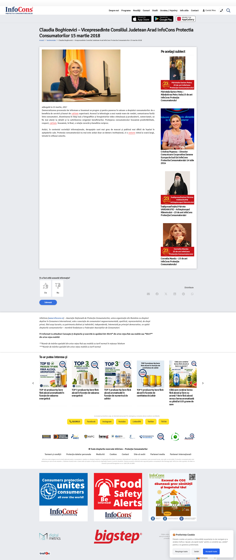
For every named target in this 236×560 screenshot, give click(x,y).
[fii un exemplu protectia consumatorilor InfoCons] (172, 497)
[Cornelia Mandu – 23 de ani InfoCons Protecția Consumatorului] (177, 240)
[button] (228, 10)
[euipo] (103, 437)
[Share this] (157, 294)
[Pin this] (183, 294)
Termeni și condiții (53, 454)
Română (203, 558)
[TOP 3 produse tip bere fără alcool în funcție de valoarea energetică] (60, 374)
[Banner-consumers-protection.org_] (63, 497)
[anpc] (89, 437)
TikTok (164, 421)
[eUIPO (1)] (147, 437)
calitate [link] (75, 113)
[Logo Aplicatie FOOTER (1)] (161, 437)
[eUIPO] (118, 437)
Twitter (151, 421)
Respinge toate (181, 551)
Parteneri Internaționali (180, 454)
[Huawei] (185, 19)
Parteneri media (157, 454)
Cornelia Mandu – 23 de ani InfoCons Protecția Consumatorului (174, 261)
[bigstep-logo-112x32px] (118, 537)
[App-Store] (141, 19)
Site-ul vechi (139, 454)
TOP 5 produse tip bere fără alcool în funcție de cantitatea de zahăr (124, 392)
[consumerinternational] (61, 437)
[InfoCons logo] (19, 10)
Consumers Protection (85, 416)
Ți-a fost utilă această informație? (54, 278)
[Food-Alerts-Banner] (118, 497)
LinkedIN (137, 421)
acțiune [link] (131, 132)
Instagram (106, 421)
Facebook (91, 421)
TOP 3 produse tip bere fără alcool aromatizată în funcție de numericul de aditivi (92, 394)
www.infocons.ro (55, 318)
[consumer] (46, 437)
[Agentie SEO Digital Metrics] (63, 536)
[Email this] (148, 294)
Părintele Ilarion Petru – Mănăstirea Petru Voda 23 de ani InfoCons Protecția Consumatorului (176, 96)
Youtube (122, 421)
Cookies (113, 454)
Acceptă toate (211, 551)
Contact (125, 454)
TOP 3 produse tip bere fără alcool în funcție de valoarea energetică (60, 392)
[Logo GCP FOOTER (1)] (175, 437)
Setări (196, 551)
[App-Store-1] (163, 19)
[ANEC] (75, 437)
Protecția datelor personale (78, 454)
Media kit (100, 454)
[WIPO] (132, 437)
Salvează (48, 302)
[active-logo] (189, 436)
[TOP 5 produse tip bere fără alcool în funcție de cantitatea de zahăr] (125, 374)
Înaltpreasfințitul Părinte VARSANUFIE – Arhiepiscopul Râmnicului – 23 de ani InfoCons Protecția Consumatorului (176, 211)
